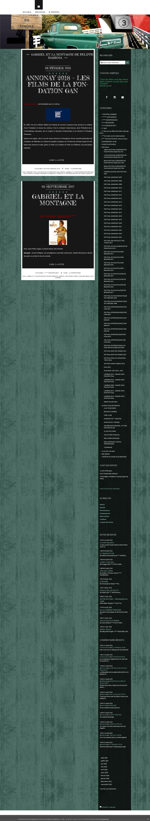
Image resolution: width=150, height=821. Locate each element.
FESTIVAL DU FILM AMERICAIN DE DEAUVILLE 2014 (115, 247)
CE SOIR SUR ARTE (107, 543)
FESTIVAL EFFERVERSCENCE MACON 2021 (115, 308)
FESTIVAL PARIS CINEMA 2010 (114, 363)
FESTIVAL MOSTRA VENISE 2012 (115, 351)
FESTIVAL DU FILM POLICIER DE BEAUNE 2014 (115, 275)
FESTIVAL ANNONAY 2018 (52, 168)
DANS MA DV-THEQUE (112, 422)
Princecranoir (104, 647)
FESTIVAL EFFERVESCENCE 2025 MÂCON (115, 330)
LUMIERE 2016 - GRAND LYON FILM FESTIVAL (114, 381)
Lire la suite (56, 160)
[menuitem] (27, 12)
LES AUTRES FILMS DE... (112, 435)
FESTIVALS (105, 147)
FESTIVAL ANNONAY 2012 (113, 195)
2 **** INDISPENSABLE (51, 273)
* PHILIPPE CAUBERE (109, 114)
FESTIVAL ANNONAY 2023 (113, 230)
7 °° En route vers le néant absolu (113, 136)
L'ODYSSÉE (104, 582)
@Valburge (103, 681)
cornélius (60, 173)
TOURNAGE (108, 447)
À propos (54, 12)
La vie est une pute (108, 451)
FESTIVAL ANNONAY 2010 (113, 188)
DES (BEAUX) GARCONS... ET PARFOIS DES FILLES (115, 427)
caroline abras (84, 276)
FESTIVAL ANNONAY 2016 (113, 209)
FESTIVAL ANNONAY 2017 (113, 212)
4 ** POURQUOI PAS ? (109, 125)
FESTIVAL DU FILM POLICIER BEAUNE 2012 (114, 253)
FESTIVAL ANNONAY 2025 (113, 237)
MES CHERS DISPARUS (111, 438)
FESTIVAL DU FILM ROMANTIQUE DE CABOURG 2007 (115, 297)
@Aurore (103, 705)
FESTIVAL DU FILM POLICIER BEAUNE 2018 (114, 264)
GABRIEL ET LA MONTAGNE (58, 200)
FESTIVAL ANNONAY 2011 (113, 191)
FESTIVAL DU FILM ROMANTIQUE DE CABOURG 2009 (115, 302)
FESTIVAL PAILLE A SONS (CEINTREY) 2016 (115, 359)
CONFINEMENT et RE (109, 141)
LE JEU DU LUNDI (110, 431)
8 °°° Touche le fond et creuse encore (114, 139)
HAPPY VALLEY (105, 629)
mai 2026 (104, 767)
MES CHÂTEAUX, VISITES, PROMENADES (112, 443)
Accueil (27, 12)
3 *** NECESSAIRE (108, 123)
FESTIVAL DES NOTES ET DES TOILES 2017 (114, 242)
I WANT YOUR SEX (107, 562)
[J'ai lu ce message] (148, 819)
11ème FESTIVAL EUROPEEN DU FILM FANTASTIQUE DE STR (115, 156)
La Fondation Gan (31, 104)
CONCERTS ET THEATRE (112, 418)
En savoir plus (104, 819)
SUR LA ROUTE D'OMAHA (109, 621)
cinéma (62, 172)
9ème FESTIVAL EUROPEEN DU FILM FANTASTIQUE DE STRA (115, 167)
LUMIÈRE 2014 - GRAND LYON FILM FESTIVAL (114, 397)
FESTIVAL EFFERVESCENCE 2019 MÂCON (115, 319)
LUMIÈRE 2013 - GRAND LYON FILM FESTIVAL (114, 392)
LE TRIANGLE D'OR (107, 553)
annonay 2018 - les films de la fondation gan (42, 172)
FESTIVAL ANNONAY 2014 (113, 202)
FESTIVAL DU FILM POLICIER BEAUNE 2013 (114, 258)
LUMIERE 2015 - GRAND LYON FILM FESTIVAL (114, 375)
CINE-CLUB (108, 415)
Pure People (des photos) (109, 473)
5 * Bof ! (104, 128)
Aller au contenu (8, 2)
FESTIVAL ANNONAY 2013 (113, 198)
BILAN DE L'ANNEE (110, 411)
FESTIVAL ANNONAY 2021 (113, 226)
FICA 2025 (107, 367)
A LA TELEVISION (110, 408)
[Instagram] (114, 97)
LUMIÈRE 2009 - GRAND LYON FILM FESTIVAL (114, 386)
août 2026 (104, 758)
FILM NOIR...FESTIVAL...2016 (113, 370)
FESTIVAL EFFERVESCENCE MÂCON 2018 (115, 335)
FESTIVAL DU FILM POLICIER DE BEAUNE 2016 (115, 286)
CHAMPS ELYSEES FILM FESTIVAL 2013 (115, 173)
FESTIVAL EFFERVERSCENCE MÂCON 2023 (115, 313)
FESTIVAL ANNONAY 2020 (113, 223)
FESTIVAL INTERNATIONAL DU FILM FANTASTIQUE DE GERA (114, 346)
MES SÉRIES (106, 454)
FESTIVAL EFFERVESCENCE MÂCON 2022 (115, 341)
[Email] (39, 5)
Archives (40, 12)
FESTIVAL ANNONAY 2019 (113, 219)
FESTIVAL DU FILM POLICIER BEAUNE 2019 (114, 269)
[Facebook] (106, 97)
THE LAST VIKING (106, 571)
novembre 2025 (106, 784)
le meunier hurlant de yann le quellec (78, 173)
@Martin (103, 694)
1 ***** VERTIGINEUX (109, 117)
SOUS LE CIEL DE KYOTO (109, 590)
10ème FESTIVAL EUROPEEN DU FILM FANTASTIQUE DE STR (115, 151)
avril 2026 (104, 769)
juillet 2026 (104, 761)
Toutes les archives (108, 789)
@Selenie (103, 724)
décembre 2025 (106, 781)
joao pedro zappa (71, 276)
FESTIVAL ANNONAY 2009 (113, 184)
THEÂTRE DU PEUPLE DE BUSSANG (114, 457)
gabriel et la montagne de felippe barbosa (42, 276)
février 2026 (105, 775)
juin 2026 (104, 764)
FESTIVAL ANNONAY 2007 (113, 177)
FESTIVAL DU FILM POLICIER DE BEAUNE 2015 (115, 280)
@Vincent (103, 668)
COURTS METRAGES (109, 144)
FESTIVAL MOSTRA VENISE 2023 (115, 354)
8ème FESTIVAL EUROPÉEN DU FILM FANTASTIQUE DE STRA (115, 162)
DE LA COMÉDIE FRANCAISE (110, 610)
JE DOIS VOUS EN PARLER (111, 405)
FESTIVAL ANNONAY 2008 (113, 181)
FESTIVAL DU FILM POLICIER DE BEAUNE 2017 (115, 291)
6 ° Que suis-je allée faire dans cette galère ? (114, 132)
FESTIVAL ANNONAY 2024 (113, 233)
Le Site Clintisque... (106, 471)
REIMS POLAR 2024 (110, 402)
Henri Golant (104, 516)
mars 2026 (104, 772)
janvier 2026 (105, 778)
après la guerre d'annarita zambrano (42, 173)
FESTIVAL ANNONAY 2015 (113, 205)
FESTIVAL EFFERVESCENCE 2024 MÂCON (115, 324)
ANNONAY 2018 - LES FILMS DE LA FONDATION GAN (58, 84)
